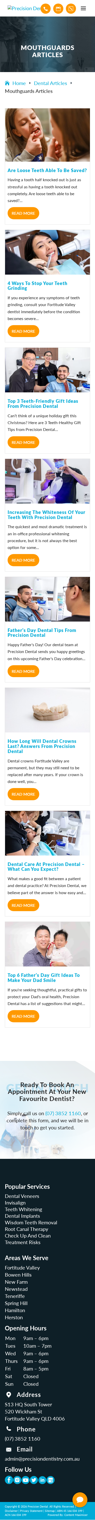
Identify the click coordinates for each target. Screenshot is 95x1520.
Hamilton (15, 1310)
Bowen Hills (18, 1275)
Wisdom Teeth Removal (31, 1222)
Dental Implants (22, 1216)
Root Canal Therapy (26, 1229)
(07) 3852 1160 (63, 1113)
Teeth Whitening (23, 1209)
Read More (23, 213)
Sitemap (50, 1510)
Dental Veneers (22, 1196)
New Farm (16, 1282)
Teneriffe (15, 1296)
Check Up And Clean (28, 1235)
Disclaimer (11, 1510)
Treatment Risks (23, 1242)
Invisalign (15, 1202)
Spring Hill (16, 1303)
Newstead (16, 1289)
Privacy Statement (31, 1510)
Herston (14, 1317)
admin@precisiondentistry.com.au (42, 1459)
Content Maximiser (76, 1514)
